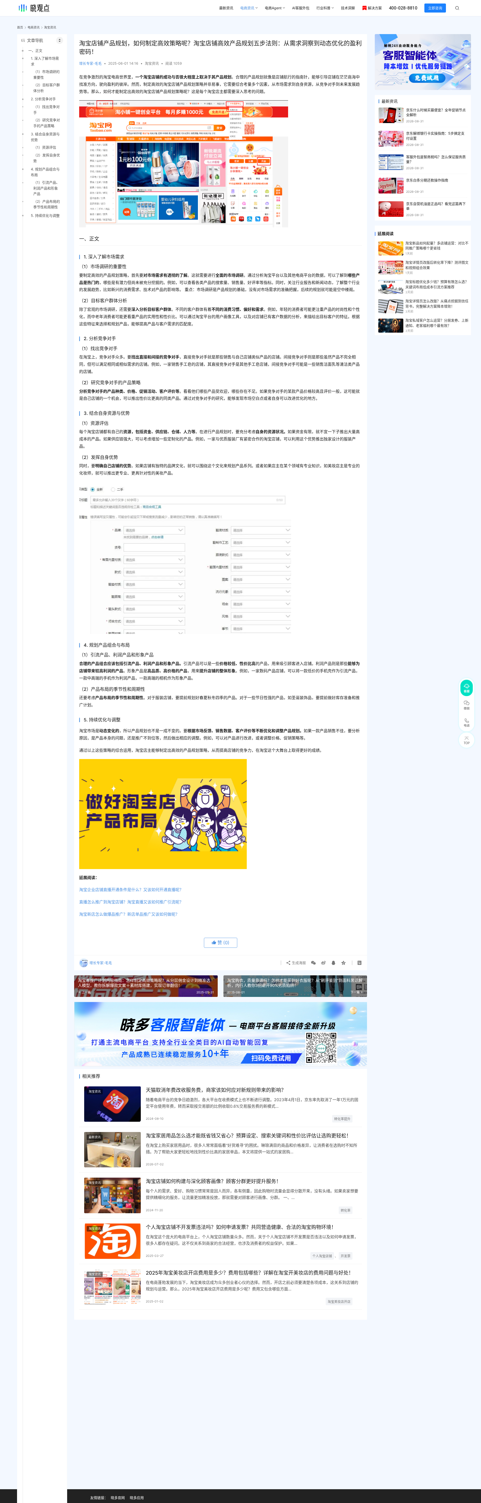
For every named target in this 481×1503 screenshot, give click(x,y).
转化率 (345, 1210)
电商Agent (273, 8)
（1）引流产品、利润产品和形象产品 (46, 188)
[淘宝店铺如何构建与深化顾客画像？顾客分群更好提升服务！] (112, 1195)
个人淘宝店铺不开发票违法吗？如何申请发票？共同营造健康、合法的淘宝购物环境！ (241, 1227)
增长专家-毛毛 (90, 63)
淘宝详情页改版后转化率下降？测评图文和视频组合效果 (436, 264)
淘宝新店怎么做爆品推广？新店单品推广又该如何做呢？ (129, 914)
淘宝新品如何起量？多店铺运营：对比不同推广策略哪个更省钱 (436, 245)
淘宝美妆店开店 (339, 1301)
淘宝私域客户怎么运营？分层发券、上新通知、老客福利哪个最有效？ (436, 322)
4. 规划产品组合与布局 (45, 172)
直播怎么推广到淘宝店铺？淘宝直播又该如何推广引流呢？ (131, 901)
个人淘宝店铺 (322, 1256)
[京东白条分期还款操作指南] (391, 186)
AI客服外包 (300, 8)
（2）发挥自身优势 (46, 158)
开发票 (345, 1256)
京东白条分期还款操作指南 (427, 180)
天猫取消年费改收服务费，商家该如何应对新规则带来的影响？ (216, 1090)
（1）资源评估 (44, 147)
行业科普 (323, 8)
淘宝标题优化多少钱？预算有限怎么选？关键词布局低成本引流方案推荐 (436, 284)
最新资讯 (226, 8)
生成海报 (298, 963)
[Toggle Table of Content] (59, 40)
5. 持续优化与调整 (45, 215)
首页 (20, 27)
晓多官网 (118, 1497)
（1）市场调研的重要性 (46, 74)
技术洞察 (348, 8)
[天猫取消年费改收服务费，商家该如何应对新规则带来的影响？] (112, 1104)
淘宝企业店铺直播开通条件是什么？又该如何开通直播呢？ (131, 889)
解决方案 (375, 8)
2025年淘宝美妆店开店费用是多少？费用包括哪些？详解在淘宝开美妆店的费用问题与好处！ (249, 1273)
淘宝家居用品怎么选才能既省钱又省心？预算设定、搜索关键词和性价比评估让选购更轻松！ (248, 1136)
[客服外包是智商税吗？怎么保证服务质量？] (391, 162)
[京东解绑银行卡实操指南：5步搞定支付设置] (391, 139)
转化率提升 (342, 1119)
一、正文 (35, 50)
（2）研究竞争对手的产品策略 (46, 123)
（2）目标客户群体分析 (46, 87)
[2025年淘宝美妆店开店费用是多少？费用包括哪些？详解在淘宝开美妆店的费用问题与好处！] (112, 1286)
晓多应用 (137, 1497)
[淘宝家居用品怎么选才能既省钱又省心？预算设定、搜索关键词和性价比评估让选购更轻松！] (112, 1149)
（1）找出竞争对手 (46, 109)
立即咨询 (435, 8)
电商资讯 (247, 8)
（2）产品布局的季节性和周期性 (46, 204)
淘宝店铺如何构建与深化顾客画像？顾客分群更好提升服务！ (213, 1181)
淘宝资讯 (152, 63)
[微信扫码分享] (313, 962)
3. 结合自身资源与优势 (45, 137)
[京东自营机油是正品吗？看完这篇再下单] (391, 209)
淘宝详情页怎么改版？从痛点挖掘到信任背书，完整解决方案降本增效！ (436, 303)
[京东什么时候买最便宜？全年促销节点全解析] (391, 115)
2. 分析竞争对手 (43, 99)
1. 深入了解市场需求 (45, 61)
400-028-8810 (403, 8)
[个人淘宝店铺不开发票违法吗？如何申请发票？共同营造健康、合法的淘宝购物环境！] (112, 1241)
